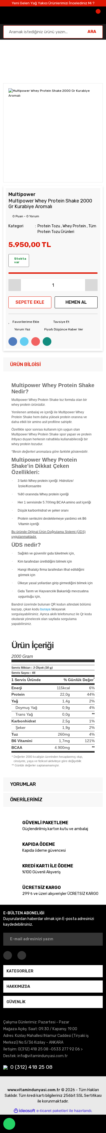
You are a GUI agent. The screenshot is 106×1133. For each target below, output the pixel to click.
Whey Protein (74, 226)
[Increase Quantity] (91, 285)
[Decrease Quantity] (14, 285)
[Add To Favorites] (23, 321)
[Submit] (95, 939)
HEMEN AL (76, 302)
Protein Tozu (49, 226)
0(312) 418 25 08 (33, 1049)
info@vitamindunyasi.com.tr (42, 1056)
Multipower (22, 194)
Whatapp (9, 1124)
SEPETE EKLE (29, 302)
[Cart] (97, 15)
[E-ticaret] (52, 1110)
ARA (92, 31)
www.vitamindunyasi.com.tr (33, 1090)
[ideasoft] (24, 1111)
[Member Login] (81, 15)
